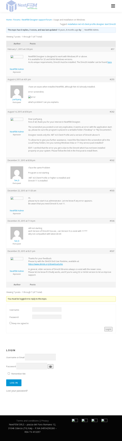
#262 (112, 111)
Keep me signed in (20, 323)
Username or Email (15, 357)
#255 (112, 79)
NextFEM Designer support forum (37, 19)
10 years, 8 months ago (68, 30)
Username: (14, 310)
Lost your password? (17, 390)
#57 (112, 49)
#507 (112, 251)
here (110, 62)
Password (11, 366)
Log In (108, 329)
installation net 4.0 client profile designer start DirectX (92, 24)
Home (9, 19)
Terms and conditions (27, 420)
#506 (112, 221)
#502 (112, 160)
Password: (14, 317)
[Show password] (50, 366)
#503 (112, 190)
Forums (16, 19)
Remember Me (18, 373)
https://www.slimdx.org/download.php (45, 264)
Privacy (45, 420)
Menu (113, 5)
